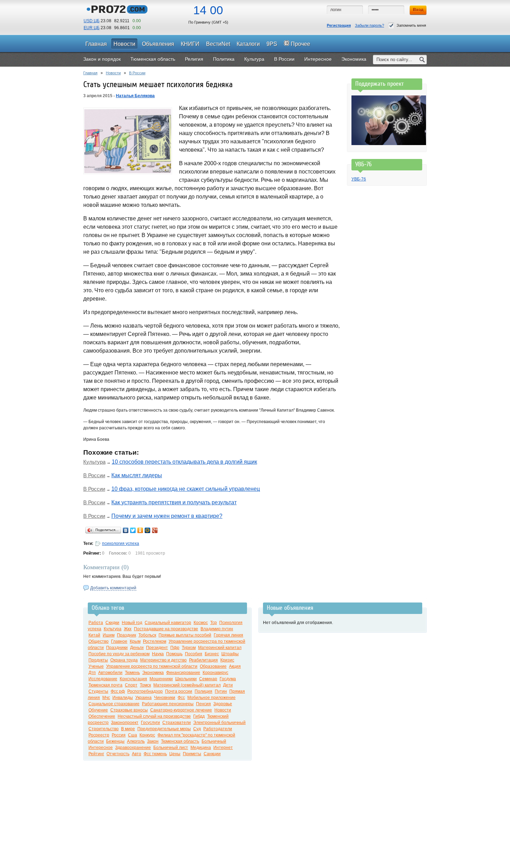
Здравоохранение (133, 747)
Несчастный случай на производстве (154, 716)
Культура (94, 462)
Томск (145, 685)
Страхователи (176, 722)
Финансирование (183, 672)
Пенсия (203, 703)
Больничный (214, 741)
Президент (157, 647)
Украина (143, 697)
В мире (128, 728)
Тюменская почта (105, 685)
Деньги (137, 647)
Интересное (100, 747)
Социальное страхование (113, 703)
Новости (113, 73)
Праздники (117, 647)
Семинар (208, 678)
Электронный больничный (219, 722)
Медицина (200, 747)
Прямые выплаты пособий (185, 635)
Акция (235, 666)
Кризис (227, 660)
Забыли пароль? (369, 25)
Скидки (112, 622)
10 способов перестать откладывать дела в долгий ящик (184, 462)
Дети (228, 685)
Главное (119, 641)
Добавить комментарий (113, 587)
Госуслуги (150, 722)
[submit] (422, 59)
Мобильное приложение (211, 697)
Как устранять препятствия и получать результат (174, 502)
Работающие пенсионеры (168, 703)
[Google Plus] (155, 530)
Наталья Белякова (135, 95)
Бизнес (212, 653)
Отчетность (118, 753)
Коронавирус (215, 672)
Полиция (203, 691)
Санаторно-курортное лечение (181, 710)
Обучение (98, 710)
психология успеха (120, 543)
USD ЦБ (92, 20)
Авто (136, 753)
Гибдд (199, 716)
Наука (158, 653)
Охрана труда (124, 660)
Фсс (181, 697)
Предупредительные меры (164, 728)
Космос (201, 622)
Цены (174, 753)
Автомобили (110, 672)
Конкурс (147, 735)
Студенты (98, 691)
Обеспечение (101, 716)
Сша (132, 735)
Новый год (132, 622)
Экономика (153, 672)
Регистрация (339, 25)
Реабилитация (203, 660)
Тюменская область (180, 741)
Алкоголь (136, 741)
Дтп (92, 672)
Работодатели (217, 728)
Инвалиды (122, 697)
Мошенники (161, 678)
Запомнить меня (411, 25)
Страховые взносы (129, 710)
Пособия (193, 653)
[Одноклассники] (140, 530)
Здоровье (222, 703)
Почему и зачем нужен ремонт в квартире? (166, 516)
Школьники (186, 678)
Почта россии (178, 691)
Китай (94, 635)
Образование (213, 666)
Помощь (174, 653)
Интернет (223, 747)
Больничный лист (170, 747)
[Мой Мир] (147, 530)
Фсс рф (118, 691)
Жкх (127, 628)
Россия (119, 735)
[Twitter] (133, 530)
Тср (213, 622)
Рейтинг (96, 753)
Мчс (106, 697)
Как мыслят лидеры (136, 475)
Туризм (189, 647)
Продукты (98, 660)
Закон (153, 741)
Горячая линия (228, 635)
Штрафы (230, 653)
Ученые (96, 666)
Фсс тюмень (155, 753)
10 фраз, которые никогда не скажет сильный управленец (185, 489)
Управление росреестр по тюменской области (151, 666)
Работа (95, 622)
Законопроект (124, 722)
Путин (221, 691)
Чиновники (164, 697)
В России (137, 73)
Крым (135, 641)
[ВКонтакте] (125, 530)
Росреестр (98, 735)
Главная (90, 73)
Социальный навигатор (168, 622)
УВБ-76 (358, 179)
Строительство (103, 728)
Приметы (192, 753)
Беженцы (115, 741)
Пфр (174, 647)
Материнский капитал (219, 647)
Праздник (126, 635)
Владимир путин (217, 628)
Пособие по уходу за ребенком (119, 653)
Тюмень (132, 672)
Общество (98, 641)
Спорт (131, 685)
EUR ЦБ (92, 27)
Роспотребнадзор (145, 691)
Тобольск (147, 635)
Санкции (212, 753)
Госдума (228, 678)
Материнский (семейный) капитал (187, 685)
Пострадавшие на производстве (166, 628)
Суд (197, 728)
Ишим (108, 635)
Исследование (102, 678)
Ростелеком (154, 641)
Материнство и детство (163, 660)
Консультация (133, 678)
